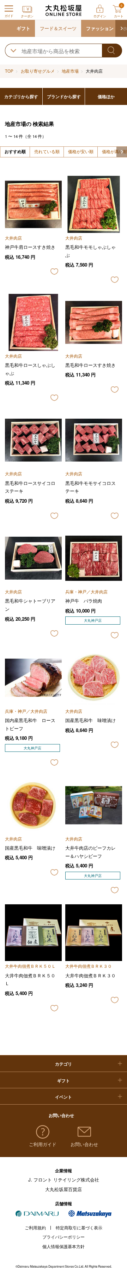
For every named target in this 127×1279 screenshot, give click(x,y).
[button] (121, 28)
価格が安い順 (80, 151)
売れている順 (47, 151)
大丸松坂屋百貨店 (63, 1189)
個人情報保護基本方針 (63, 1246)
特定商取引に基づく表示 (79, 1227)
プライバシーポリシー (63, 1237)
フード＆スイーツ (58, 28)
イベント (63, 1097)
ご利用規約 (35, 1227)
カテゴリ (63, 1064)
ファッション (100, 28)
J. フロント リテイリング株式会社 (63, 1179)
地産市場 (70, 71)
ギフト (23, 28)
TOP (9, 71)
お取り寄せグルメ (37, 71)
